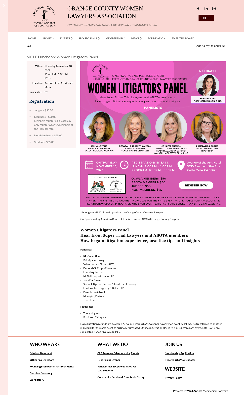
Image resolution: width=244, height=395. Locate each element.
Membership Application (179, 353)
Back (29, 45)
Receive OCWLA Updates (180, 359)
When (38, 66)
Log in (206, 17)
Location (37, 82)
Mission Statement (41, 353)
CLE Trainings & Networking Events (118, 353)
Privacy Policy (173, 377)
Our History (37, 379)
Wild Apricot (194, 390)
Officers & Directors (42, 359)
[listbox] (211, 46)
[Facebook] (198, 8)
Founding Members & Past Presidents (52, 366)
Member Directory (41, 373)
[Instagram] (214, 8)
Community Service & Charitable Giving (120, 377)
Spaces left (36, 91)
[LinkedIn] (206, 8)
